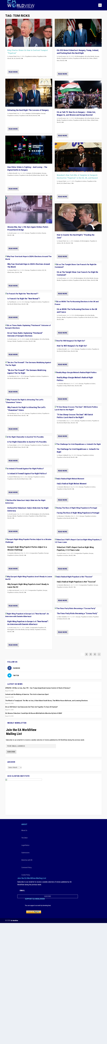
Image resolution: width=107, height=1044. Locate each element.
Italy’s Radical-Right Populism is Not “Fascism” (76, 582)
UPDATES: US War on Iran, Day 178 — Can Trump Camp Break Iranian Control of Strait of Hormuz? (37, 688)
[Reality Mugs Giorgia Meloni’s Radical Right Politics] (78, 372)
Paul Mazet (12, 302)
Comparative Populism (37, 553)
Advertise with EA (26, 860)
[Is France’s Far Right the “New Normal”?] (28, 293)
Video (91, 58)
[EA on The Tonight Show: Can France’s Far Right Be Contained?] (78, 266)
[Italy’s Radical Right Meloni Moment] (78, 479)
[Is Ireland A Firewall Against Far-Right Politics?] (28, 468)
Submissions (25, 853)
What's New (36, 175)
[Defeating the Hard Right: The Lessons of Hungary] (28, 93)
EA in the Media (44, 339)
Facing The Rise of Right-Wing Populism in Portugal (78, 513)
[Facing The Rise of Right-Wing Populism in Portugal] (78, 508)
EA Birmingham (36, 113)
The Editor (24, 838)
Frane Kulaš (12, 445)
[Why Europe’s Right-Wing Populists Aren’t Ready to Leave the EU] (28, 578)
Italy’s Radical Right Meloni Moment (72, 484)
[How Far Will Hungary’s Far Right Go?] (78, 341)
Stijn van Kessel (14, 590)
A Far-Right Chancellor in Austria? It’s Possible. (27, 442)
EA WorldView (14, 920)
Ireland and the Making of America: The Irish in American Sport (27, 694)
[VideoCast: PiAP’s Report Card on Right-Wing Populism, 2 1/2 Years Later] (78, 541)
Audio (27, 339)
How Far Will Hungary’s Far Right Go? (72, 346)
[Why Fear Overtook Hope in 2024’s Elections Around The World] (28, 258)
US (15, 58)
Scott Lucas (12, 233)
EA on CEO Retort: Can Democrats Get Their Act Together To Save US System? (31, 707)
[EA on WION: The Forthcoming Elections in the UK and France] (78, 303)
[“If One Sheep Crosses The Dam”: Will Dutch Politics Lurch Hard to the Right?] (78, 408)
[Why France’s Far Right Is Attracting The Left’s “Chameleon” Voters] (28, 401)
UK (12, 58)
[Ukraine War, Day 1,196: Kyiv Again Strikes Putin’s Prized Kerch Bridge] (28, 209)
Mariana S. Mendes (64, 516)
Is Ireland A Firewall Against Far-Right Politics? (27, 473)
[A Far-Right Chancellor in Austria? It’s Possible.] (28, 437)
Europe (43, 113)
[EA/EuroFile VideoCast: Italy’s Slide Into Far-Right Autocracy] (28, 501)
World (18, 58)
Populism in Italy (34, 516)
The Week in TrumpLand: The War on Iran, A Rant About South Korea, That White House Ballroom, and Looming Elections (46, 700)
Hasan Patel (12, 56)
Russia (44, 233)
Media (14, 341)
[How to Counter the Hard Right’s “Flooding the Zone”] (78, 217)
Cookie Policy (25, 875)
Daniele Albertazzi (14, 553)
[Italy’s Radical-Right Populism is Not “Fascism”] (78, 577)
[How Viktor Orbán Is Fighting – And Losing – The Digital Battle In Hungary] (28, 150)
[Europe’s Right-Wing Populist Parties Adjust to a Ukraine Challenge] (28, 541)
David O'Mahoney (14, 477)
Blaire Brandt (13, 173)
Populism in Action (31, 56)
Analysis (28, 113)
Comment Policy (26, 867)
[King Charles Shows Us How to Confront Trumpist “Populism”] (28, 33)
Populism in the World (25, 116)
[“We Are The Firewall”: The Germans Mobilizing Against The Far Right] (28, 364)
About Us (24, 830)
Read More (13, 72)
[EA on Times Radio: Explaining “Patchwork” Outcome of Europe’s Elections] (28, 326)
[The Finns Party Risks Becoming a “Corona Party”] (78, 608)
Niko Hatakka (63, 617)
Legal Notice (25, 845)
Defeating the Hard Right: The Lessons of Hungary (28, 110)
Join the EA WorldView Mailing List (21, 732)
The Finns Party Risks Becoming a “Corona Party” (77, 613)
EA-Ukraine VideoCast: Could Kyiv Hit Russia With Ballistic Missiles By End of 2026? (33, 713)
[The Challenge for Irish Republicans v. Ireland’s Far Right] (78, 444)
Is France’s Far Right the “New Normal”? (23, 298)
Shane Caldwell (63, 455)
